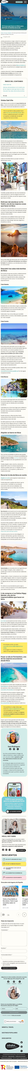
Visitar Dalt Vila (7, 84)
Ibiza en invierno (20, 65)
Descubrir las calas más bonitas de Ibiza (13, 91)
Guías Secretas (19, 2)
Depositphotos (24, 1058)
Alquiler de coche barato (14, 877)
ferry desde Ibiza (5, 703)
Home (2, 33)
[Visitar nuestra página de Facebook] (3, 850)
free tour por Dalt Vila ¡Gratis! (13, 112)
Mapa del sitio (11, 1056)
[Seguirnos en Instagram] (6, 850)
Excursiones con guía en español (13, 868)
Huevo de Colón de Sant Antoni (9, 531)
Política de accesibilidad (6, 1058)
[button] (19, 915)
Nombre (3, 948)
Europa (5, 33)
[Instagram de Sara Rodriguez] (14, 749)
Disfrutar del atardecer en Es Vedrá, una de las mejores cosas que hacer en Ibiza (13, 88)
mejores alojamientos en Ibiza (16, 709)
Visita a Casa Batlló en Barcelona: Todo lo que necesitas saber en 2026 (10, 902)
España (9, 33)
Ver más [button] (5, 95)
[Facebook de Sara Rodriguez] (10, 749)
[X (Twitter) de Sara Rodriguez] (18, 749)
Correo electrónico (6, 955)
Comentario (4, 930)
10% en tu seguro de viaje (13, 859)
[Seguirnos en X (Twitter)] (9, 850)
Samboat (16, 458)
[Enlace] (4, 2)
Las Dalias (3, 621)
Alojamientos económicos (14, 873)
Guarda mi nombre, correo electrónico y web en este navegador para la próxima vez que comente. (14, 963)
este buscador (7, 715)
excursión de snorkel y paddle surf (10, 371)
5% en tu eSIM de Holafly (13, 864)
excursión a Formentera (7, 690)
